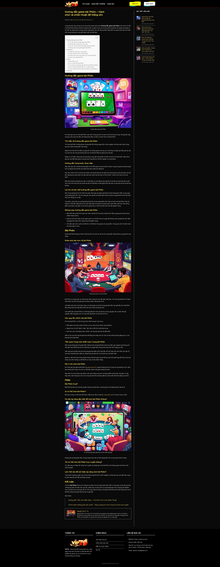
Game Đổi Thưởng (98, 4)
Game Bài (110, 4)
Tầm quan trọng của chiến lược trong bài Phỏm (83, 55)
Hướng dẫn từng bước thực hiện (79, 44)
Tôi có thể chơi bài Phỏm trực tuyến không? (82, 67)
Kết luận (69, 71)
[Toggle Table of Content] (96, 37)
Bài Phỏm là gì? (74, 61)
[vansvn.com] (72, 4)
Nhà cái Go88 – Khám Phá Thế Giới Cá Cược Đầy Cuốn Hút (148, 49)
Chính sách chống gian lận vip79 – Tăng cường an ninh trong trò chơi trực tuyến (98, 505)
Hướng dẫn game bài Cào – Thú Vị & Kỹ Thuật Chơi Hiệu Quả (148, 58)
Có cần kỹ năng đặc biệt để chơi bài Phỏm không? (84, 65)
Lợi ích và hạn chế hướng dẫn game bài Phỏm (82, 46)
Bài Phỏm (70, 49)
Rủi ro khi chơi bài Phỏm (76, 57)
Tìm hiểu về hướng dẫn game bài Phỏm (79, 42)
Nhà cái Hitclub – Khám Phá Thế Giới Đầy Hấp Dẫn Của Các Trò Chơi (147, 29)
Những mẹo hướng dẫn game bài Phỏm (80, 47)
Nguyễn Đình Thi (88, 20)
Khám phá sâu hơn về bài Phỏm (78, 51)
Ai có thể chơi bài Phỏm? (77, 63)
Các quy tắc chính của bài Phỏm (79, 53)
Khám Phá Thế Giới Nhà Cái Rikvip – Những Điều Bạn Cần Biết (148, 19)
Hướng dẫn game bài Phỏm (75, 40)
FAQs (68, 59)
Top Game (86, 4)
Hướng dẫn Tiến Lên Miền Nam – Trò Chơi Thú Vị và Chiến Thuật (92, 500)
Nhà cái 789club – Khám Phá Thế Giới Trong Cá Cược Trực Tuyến (148, 40)
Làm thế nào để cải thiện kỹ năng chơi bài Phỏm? (83, 69)
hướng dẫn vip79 (109, 395)
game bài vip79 (92, 367)
